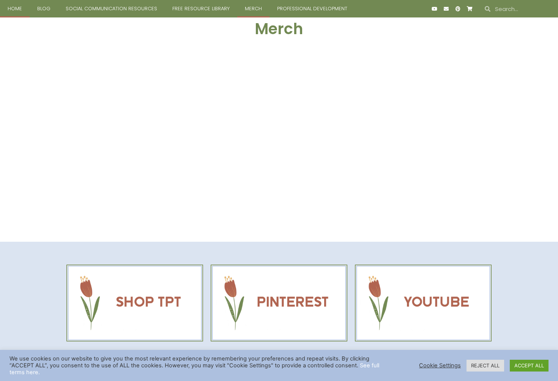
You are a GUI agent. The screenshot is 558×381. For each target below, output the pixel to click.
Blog (43, 8)
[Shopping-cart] (469, 9)
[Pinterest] (458, 9)
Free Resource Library (201, 8)
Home (15, 8)
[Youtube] (434, 9)
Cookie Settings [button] (440, 365)
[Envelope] (446, 9)
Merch (253, 8)
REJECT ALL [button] (485, 365)
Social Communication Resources (111, 8)
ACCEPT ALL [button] (529, 365)
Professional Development (312, 8)
